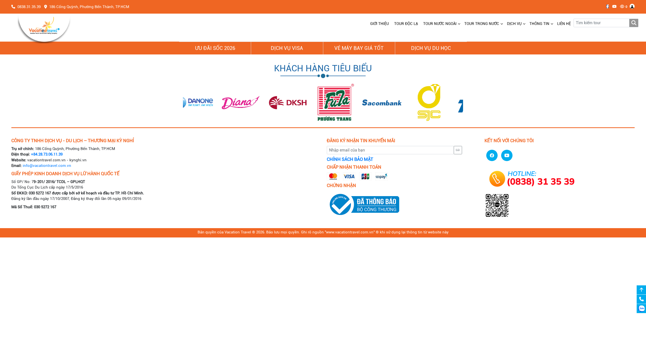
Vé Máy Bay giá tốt (359, 48)
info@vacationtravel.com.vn (47, 165)
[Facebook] (606, 6)
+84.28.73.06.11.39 (47, 154)
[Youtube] (613, 6)
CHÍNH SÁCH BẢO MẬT (350, 159)
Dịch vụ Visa (287, 48)
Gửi (458, 150)
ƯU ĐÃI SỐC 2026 (215, 48)
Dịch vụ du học (431, 48)
